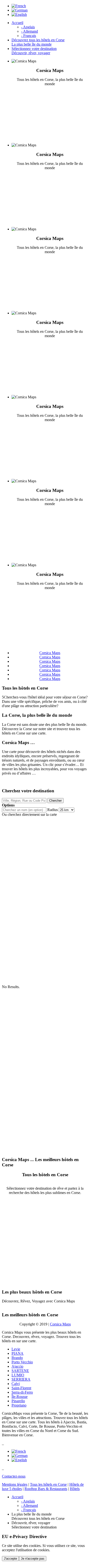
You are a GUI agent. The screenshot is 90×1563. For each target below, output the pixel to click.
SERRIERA (21, 1379)
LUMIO (18, 1375)
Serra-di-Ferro (22, 1392)
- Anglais (28, 27)
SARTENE (20, 1371)
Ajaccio (17, 1366)
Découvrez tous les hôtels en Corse (38, 42)
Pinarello (18, 1401)
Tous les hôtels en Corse (48, 1484)
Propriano (19, 1405)
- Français (28, 36)
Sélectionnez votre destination (34, 51)
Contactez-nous (13, 1476)
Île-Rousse (20, 1397)
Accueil (17, 23)
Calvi (16, 1384)
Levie (16, 1349)
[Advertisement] (45, 1240)
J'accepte (10, 1558)
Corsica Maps (60, 1324)
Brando (17, 1358)
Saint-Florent (21, 1388)
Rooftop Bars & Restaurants (45, 1489)
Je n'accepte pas (32, 1558)
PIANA (18, 1353)
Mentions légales (14, 1484)
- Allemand (29, 31)
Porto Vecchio (22, 1362)
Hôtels (75, 1489)
